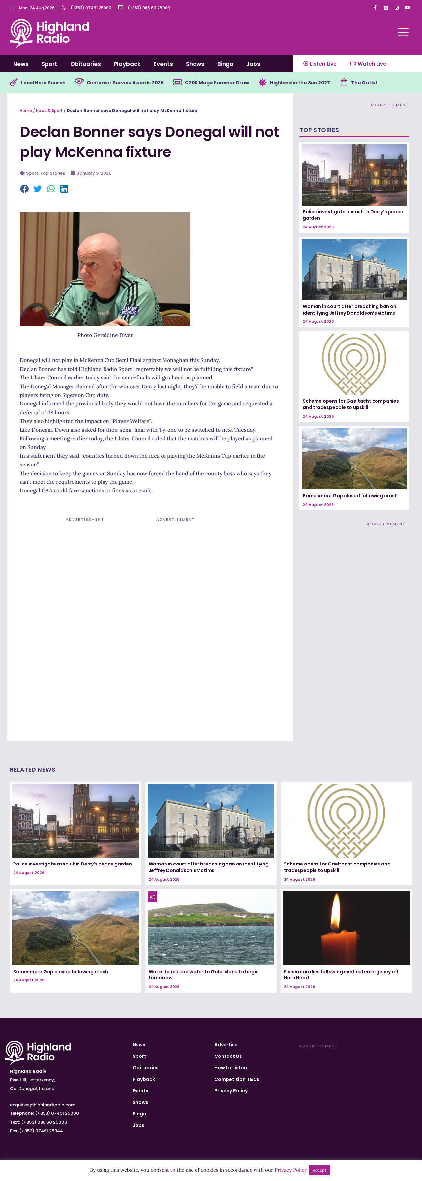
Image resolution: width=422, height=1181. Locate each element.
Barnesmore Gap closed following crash (350, 495)
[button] (25, 189)
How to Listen (230, 1067)
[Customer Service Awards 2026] (79, 83)
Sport (49, 64)
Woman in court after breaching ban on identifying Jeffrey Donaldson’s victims (349, 309)
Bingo (225, 64)
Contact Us (228, 1056)
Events (163, 64)
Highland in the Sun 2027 (300, 82)
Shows (195, 64)
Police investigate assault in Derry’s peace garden (353, 215)
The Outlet (364, 82)
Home (26, 110)
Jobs (253, 64)
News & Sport (49, 110)
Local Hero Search (43, 82)
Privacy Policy (231, 1090)
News (21, 64)
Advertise (226, 1044)
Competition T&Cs (236, 1079)
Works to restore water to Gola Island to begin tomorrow (204, 974)
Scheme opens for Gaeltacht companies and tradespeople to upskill (351, 404)
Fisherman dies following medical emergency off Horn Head (341, 974)
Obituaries (85, 64)
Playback (127, 64)
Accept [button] (319, 1170)
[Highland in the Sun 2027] (263, 83)
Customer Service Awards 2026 (125, 82)
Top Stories (52, 173)
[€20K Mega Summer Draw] (177, 83)
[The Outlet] (344, 83)
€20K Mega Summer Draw (217, 82)
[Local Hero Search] (14, 83)
